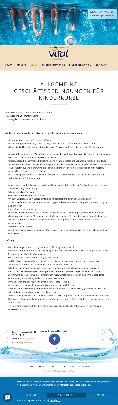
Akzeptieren (66, 395)
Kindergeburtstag (53, 65)
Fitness (21, 65)
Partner (42, 367)
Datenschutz (84, 367)
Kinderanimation (80, 65)
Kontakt (101, 65)
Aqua (34, 65)
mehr (100, 395)
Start (9, 65)
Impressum (68, 367)
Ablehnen (32, 395)
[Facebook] (54, 339)
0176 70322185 (105, 12)
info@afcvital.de (105, 15)
